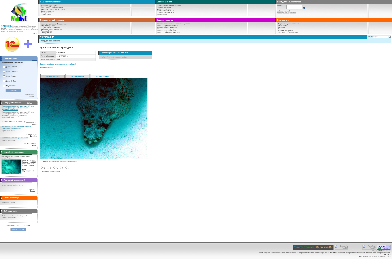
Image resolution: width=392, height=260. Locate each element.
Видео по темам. (59, 9)
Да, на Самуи (11, 76)
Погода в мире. (62, 24)
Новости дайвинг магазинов (167, 25)
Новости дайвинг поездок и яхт (168, 32)
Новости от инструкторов (166, 30)
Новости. (281, 31)
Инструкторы (162, 14)
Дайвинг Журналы (164, 9)
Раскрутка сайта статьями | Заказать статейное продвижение (16, 127)
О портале (281, 29)
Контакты (281, 32)
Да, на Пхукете (11, 67)
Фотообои (281, 27)
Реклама (294, 32)
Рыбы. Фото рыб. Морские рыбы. (114, 57)
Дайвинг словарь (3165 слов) (51, 29)
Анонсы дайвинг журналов (167, 27)
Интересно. (289, 31)
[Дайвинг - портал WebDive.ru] (19, 23)
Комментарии (46, 14)
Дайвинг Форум (46, 6)
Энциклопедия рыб (48, 25)
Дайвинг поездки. (163, 12)
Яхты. (173, 12)
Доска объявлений (47, 11)
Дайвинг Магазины (164, 7)
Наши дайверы (46, 13)
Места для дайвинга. (48, 24)
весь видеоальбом (28, 170)
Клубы (55, 6)
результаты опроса (29, 95)
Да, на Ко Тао (11, 81)
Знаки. (50, 31)
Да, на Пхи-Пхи (11, 71)
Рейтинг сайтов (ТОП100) (166, 10)
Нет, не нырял (11, 86)
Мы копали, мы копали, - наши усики (16, 156)
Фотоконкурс (282, 25)
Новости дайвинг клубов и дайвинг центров (173, 24)
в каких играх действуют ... (12, 185)
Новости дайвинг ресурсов (167, 29)
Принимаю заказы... (10, 131)
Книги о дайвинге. (53, 27)
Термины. (44, 31)
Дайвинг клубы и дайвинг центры (169, 5)
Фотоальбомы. (46, 7)
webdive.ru (386, 251)
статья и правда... (9, 140)
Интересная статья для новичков (15, 138)
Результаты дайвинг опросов (288, 24)
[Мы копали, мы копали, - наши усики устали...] (11, 174)
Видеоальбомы (46, 9)
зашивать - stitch (8, 203)
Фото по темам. (58, 7)
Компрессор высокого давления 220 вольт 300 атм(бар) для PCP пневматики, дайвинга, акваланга (18, 108)
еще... (29, 103)
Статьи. (43, 27)
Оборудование (46, 32)
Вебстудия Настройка (381, 256)
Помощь (288, 32)
